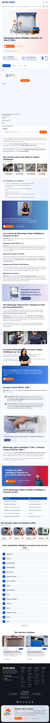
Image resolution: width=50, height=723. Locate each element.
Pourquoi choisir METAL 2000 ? (12, 192)
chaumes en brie (26, 6)
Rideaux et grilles (30, 670)
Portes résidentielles (30, 677)
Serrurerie (30, 686)
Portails (29, 682)
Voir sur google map (6, 115)
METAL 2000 (4, 6)
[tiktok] (29, 702)
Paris (43, 669)
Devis (22, 676)
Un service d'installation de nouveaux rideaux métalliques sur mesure (19, 189)
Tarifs (25, 65)
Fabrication (37, 676)
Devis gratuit (26, 298)
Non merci (26, 718)
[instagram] (20, 702)
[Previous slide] (1, 333)
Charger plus (24, 625)
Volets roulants (29, 680)
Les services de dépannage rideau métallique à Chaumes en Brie (19, 183)
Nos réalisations (37, 674)
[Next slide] (48, 333)
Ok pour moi (18, 718)
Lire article (7, 440)
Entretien (36, 684)
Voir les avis (25, 80)
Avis (20, 65)
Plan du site (23, 686)
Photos (14, 65)
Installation (37, 678)
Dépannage (37, 682)
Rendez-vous (20, 46)
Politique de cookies (35, 718)
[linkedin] (26, 702)
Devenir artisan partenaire (23, 671)
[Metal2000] (8, 2)
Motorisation (37, 680)
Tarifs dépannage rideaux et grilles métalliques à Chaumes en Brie (20, 197)
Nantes (43, 675)
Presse (22, 684)
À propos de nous (23, 682)
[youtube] (32, 702)
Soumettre (43, 131)
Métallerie (30, 684)
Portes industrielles (30, 674)
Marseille (43, 671)
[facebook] (17, 702)
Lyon (42, 673)
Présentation (6, 65)
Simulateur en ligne (37, 670)
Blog (22, 674)
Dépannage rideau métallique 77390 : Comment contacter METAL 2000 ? (20, 194)
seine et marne (19, 6)
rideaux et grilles (11, 6)
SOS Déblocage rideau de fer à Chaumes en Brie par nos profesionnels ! (18, 186)
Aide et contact (22, 679)
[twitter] (23, 702)
